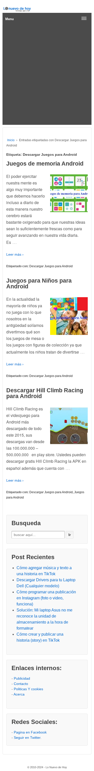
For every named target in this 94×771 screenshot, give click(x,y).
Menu (9, 19)
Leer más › (15, 254)
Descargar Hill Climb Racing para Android (44, 393)
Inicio (11, 140)
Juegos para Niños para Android (39, 283)
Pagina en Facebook (30, 732)
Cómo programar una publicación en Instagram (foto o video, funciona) (46, 598)
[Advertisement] (47, 75)
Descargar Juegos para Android (51, 266)
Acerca (19, 694)
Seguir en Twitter (27, 738)
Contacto (21, 684)
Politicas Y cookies (28, 689)
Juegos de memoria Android (44, 163)
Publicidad (22, 678)
